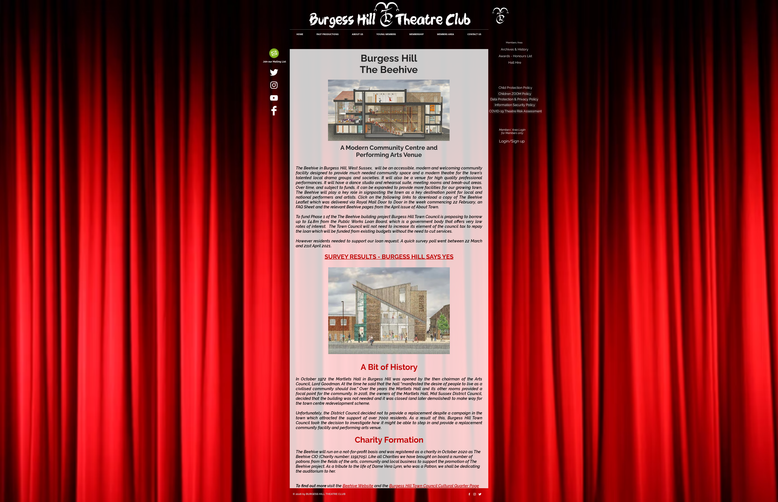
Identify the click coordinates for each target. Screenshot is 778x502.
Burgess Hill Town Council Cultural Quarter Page (434, 485)
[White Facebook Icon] (469, 494)
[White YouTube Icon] (274, 98)
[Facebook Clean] (274, 111)
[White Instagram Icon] (274, 85)
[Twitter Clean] (274, 72)
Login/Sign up (512, 141)
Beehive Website (358, 485)
